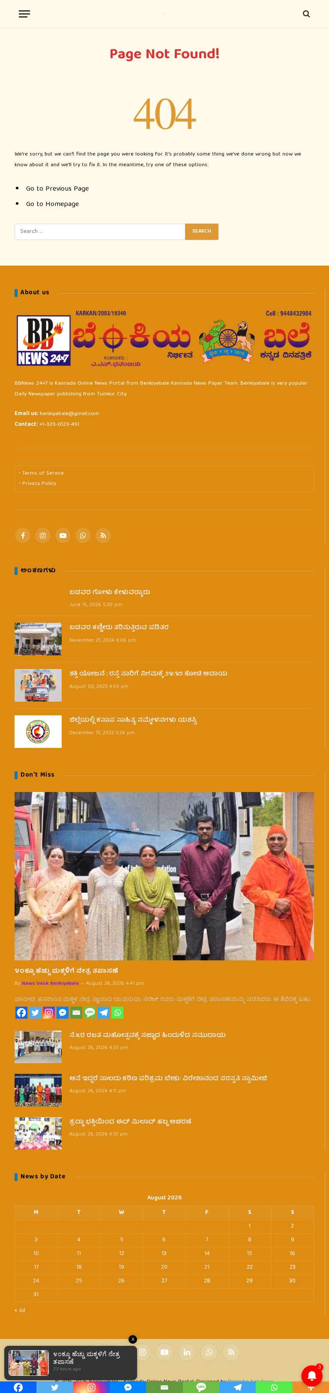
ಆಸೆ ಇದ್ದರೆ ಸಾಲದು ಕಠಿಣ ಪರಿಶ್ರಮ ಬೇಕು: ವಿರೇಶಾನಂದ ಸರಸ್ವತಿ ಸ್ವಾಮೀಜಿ (168, 1079)
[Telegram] (104, 1013)
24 (36, 1281)
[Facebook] (21, 1013)
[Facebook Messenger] (63, 1013)
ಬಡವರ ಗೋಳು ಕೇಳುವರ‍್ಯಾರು (109, 593)
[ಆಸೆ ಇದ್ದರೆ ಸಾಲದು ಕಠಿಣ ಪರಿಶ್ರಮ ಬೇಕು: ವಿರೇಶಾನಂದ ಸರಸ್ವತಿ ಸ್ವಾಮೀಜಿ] (38, 1090)
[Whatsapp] (117, 1013)
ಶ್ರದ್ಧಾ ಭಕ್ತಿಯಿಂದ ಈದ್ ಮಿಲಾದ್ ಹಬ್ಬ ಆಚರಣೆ (130, 1122)
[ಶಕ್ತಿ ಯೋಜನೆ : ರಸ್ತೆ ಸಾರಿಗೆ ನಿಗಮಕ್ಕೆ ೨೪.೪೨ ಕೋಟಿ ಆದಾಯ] (38, 685)
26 (121, 1281)
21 (206, 1267)
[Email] (76, 1013)
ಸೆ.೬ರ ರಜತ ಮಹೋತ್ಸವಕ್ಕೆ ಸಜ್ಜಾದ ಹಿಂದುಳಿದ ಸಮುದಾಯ (147, 1035)
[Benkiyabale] (164, 13)
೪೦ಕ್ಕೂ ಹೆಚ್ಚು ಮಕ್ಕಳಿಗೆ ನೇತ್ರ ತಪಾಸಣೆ (66, 971)
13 (164, 1254)
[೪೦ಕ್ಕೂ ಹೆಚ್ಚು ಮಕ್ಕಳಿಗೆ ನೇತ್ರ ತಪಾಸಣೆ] (164, 876)
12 (121, 1254)
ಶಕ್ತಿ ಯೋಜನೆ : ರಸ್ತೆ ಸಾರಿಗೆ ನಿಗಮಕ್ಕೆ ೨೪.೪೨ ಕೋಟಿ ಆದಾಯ (148, 674)
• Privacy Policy (37, 484)
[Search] (305, 14)
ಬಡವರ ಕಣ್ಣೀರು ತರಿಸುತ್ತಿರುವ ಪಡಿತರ (119, 628)
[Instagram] (49, 1013)
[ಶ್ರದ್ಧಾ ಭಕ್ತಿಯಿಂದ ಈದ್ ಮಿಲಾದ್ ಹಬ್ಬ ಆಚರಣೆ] (38, 1133)
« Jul (20, 1311)
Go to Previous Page (57, 189)
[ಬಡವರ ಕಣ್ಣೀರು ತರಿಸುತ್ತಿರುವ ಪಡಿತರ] (38, 639)
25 (79, 1281)
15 (249, 1254)
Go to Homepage (52, 204)
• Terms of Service (41, 473)
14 (207, 1254)
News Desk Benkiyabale (50, 983)
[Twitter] (35, 1013)
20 (164, 1267)
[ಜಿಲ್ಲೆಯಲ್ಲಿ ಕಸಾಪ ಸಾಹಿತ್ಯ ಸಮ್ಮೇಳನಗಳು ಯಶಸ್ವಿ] (38, 731)
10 (36, 1254)
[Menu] (24, 14)
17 (36, 1267)
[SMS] (90, 1013)
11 (79, 1254)
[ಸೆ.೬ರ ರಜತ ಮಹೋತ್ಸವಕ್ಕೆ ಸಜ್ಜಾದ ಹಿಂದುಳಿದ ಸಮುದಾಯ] (38, 1047)
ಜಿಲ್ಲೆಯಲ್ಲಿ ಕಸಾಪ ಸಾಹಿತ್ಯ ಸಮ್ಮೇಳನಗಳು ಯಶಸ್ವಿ (133, 720)
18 (79, 1267)
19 (121, 1267)
